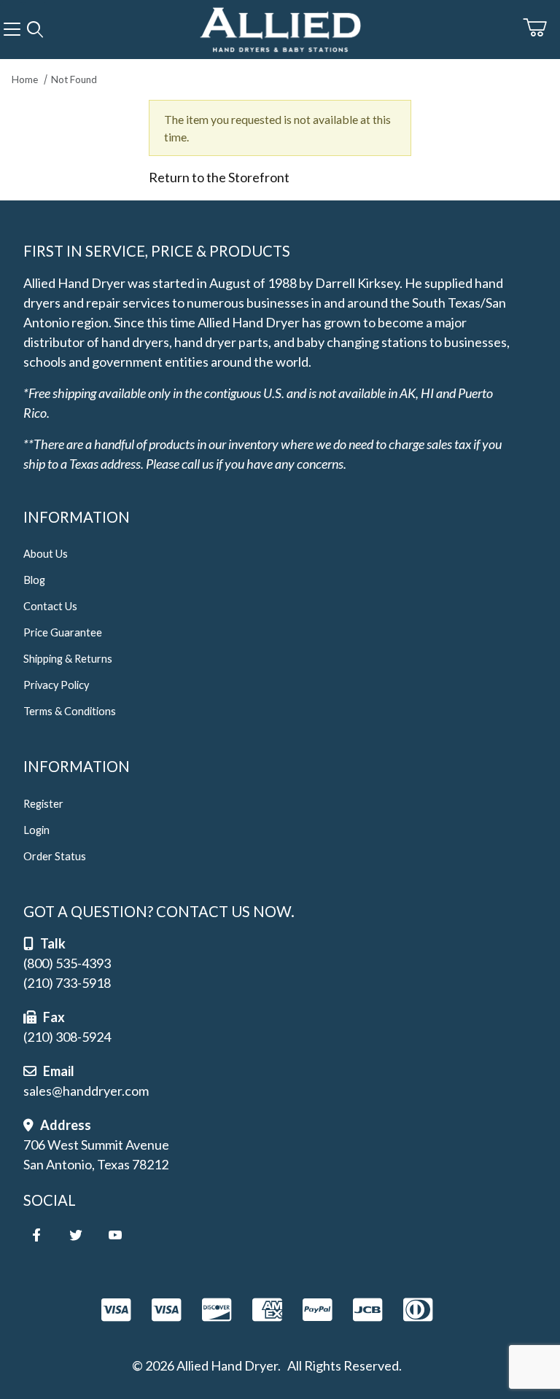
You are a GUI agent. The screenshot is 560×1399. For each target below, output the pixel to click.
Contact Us (50, 606)
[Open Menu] (11, 30)
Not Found (74, 79)
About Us (45, 553)
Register (43, 804)
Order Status (54, 856)
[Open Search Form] (35, 30)
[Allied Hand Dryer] (280, 28)
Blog (34, 580)
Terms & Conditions (69, 711)
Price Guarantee (62, 632)
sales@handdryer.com (86, 1091)
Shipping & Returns (67, 658)
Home (25, 79)
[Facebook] (36, 1235)
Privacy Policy (56, 685)
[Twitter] (76, 1235)
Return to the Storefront (219, 177)
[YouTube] (115, 1235)
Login (36, 830)
